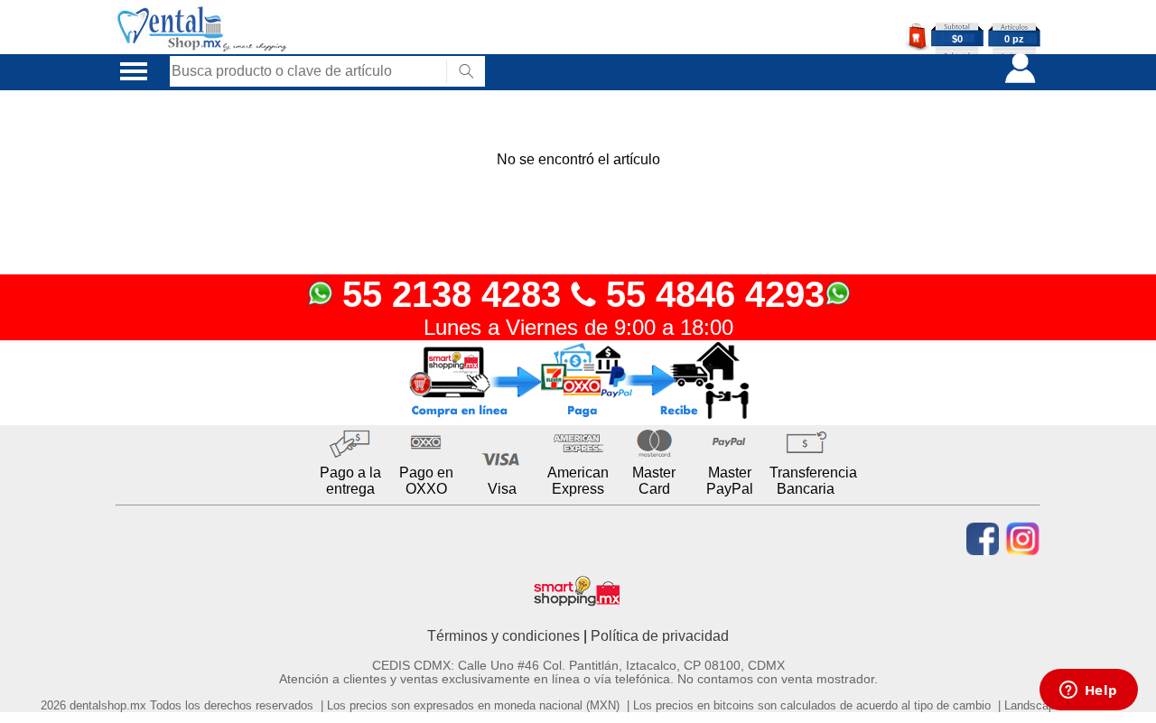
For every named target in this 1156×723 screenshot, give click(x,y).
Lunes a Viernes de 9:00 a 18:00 (578, 327)
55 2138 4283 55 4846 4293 (578, 294)
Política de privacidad (660, 636)
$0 (957, 38)
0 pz (1014, 38)
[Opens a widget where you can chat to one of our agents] (1088, 691)
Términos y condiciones (503, 636)
